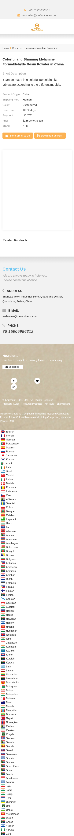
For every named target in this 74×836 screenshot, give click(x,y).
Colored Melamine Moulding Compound (37, 417)
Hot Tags (49, 403)
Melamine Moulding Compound (42, 48)
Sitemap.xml (63, 403)
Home (5, 48)
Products (16, 48)
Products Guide (11, 403)
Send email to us (20, 135)
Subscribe (14, 367)
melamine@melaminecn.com (39, 15)
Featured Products (32, 403)
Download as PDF (52, 135)
